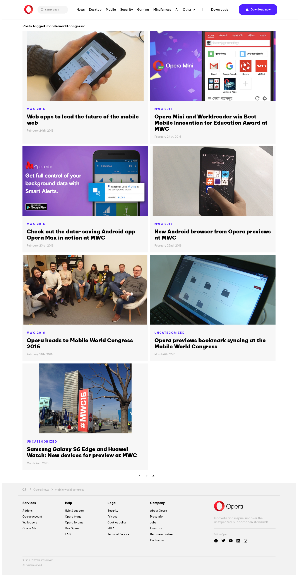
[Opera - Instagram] (245, 540)
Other (187, 9)
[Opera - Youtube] (230, 540)
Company (157, 503)
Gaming (143, 9)
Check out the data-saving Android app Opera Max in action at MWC (81, 234)
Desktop (95, 9)
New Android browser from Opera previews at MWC (212, 234)
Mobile (111, 9)
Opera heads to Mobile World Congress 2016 (80, 343)
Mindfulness (162, 9)
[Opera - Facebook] (216, 540)
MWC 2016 (36, 109)
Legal (112, 503)
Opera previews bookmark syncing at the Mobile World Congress (210, 343)
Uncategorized (169, 332)
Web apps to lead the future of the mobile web (83, 119)
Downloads (219, 9)
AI (176, 9)
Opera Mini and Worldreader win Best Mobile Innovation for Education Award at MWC (210, 122)
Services (29, 503)
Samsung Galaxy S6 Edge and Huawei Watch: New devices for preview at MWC (82, 452)
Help (68, 503)
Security (126, 9)
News (81, 9)
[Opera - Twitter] (223, 540)
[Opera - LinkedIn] (238, 540)
